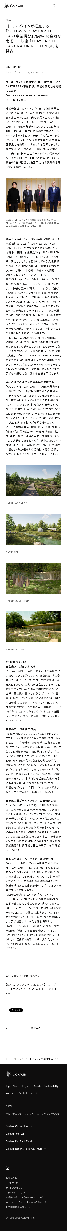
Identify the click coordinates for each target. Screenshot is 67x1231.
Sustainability (51, 1086)
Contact (22, 1093)
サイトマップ (12, 1183)
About (16, 1086)
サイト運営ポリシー (15, 1188)
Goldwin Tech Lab (15, 1133)
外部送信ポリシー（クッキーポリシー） (24, 1197)
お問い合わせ (12, 1178)
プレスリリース (37, 72)
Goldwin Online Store (17, 1126)
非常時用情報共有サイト (18, 1207)
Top (8, 1059)
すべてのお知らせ (50, 1113)
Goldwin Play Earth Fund (19, 1141)
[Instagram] (7, 1167)
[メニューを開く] (61, 6)
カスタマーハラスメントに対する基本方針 (26, 1202)
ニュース (25, 72)
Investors (11, 1093)
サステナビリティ (13, 72)
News (17, 1059)
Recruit (33, 1093)
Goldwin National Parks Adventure (24, 1148)
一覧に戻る (34, 1028)
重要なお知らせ (14, 1113)
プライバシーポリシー (16, 1192)
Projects (26, 1086)
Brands (37, 1086)
